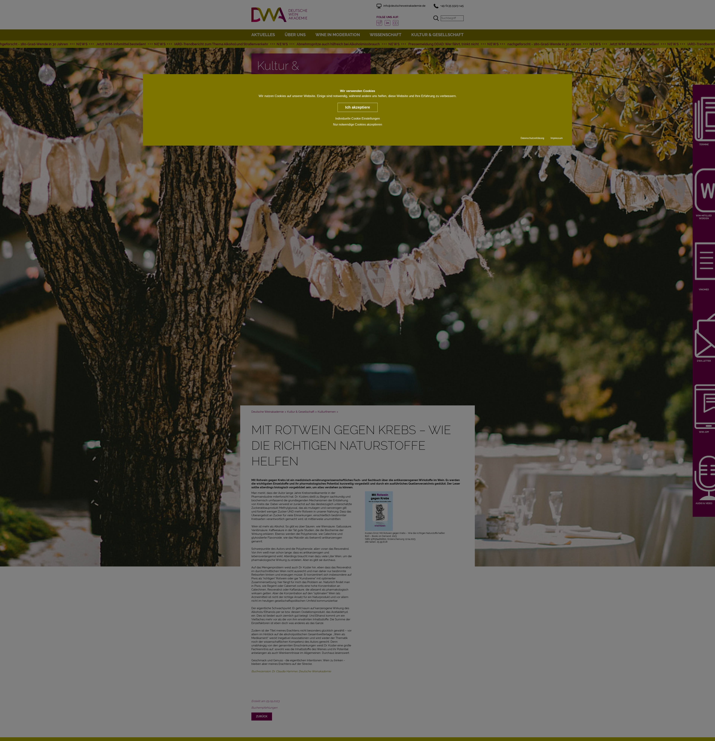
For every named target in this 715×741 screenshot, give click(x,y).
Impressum (557, 138)
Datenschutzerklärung (532, 138)
